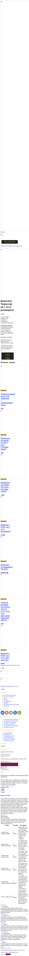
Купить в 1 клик (7, 358)
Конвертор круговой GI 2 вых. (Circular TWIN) (5, 486)
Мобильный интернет (9, 739)
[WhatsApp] (19, 713)
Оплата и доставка (9, 696)
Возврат (6, 702)
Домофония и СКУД (9, 724)
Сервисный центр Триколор (11, 719)
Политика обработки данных (11, 704)
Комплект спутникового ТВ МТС (7, 567)
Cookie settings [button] (5, 786)
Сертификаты (7, 701)
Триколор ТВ (18, 246)
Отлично (8, 954)
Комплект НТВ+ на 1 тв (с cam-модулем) (5, 656)
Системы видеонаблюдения (11, 725)
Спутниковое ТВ (10, 246)
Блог (5, 698)
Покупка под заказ (9, 727)
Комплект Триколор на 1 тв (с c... (10, 686)
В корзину (7, 355)
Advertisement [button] (4, 932)
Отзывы (6, 699)
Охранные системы (9, 740)
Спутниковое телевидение (11, 721)
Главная (3, 246)
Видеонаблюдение (8, 737)
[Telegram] (11, 713)
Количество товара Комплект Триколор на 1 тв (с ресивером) (7, 347)
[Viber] (15, 713)
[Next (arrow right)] (3, 772)
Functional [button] (3, 905)
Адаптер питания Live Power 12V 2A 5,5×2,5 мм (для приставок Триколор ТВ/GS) (5, 611)
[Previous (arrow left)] (1, 772)
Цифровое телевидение (10, 722)
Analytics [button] (3, 923)
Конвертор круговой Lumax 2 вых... (10, 665)
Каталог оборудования (10, 695)
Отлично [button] (12, 786)
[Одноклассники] (7, 713)
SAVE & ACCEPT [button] (6, 948)
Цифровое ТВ (7, 734)
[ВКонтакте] (3, 713)
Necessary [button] (3, 814)
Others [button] (2, 940)
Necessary (5, 816)
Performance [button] (4, 914)
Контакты (6, 705)
